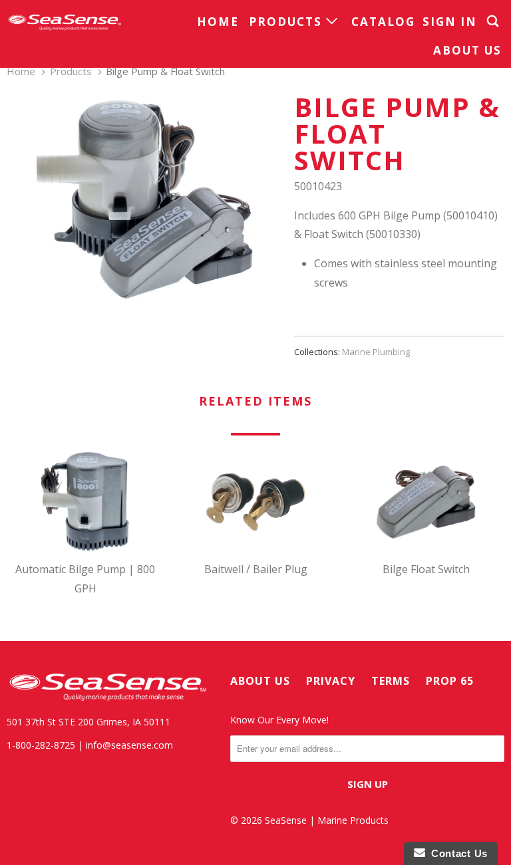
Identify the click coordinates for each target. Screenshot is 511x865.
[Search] (494, 21)
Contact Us (456, 853)
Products (287, 21)
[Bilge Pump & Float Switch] (144, 201)
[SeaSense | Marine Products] (64, 22)
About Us (467, 50)
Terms (390, 681)
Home (218, 21)
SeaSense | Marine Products (327, 820)
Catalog (383, 21)
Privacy (330, 681)
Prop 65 (450, 681)
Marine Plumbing (376, 352)
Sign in (450, 21)
